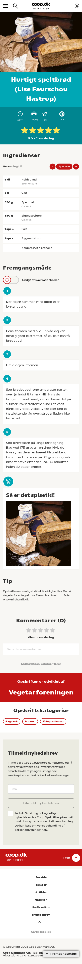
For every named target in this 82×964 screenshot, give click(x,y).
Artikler (41, 892)
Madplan (41, 899)
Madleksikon (41, 907)
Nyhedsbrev (41, 914)
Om (41, 922)
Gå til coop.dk (41, 932)
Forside (41, 877)
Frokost (30, 721)
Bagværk (11, 721)
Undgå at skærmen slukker (40, 279)
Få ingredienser (53, 721)
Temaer (41, 885)
